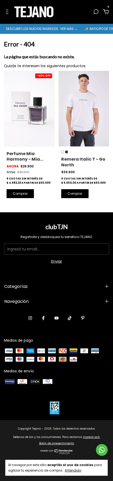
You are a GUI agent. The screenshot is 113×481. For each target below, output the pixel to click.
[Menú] (8, 12)
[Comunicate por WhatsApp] (102, 450)
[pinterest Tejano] (83, 318)
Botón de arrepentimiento (56, 443)
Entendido (73, 470)
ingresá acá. (91, 437)
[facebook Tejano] (43, 318)
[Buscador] (96, 12)
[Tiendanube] (56, 453)
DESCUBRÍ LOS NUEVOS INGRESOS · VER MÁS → (39, 29)
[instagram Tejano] (30, 318)
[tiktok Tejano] (70, 318)
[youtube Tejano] (56, 318)
